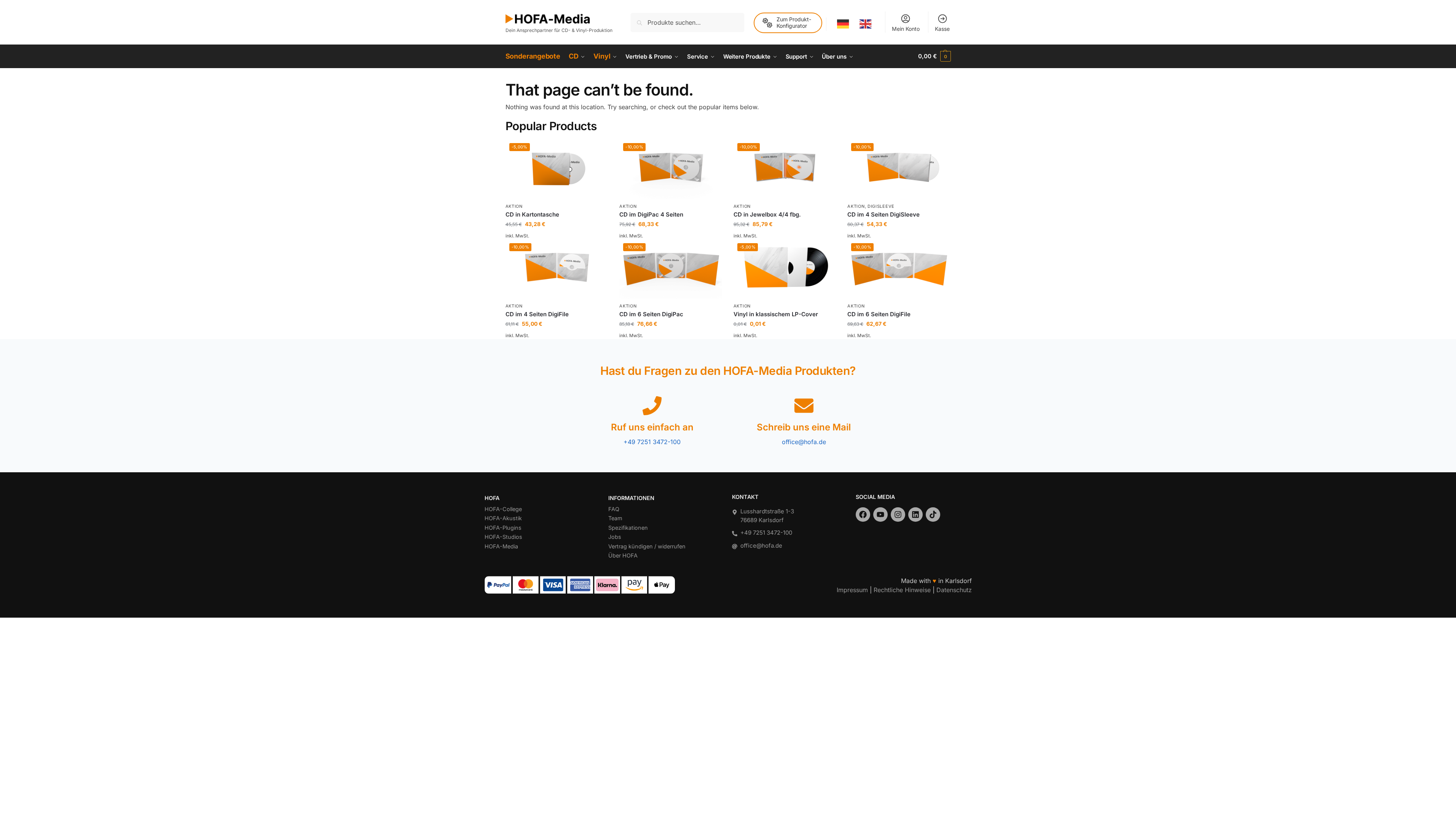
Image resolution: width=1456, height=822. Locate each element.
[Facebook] (863, 514)
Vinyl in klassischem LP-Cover (776, 314)
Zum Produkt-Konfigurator (794, 22)
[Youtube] (880, 514)
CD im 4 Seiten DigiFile (537, 314)
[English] (866, 24)
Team (615, 518)
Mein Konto (906, 28)
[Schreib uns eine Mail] (803, 405)
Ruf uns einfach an (652, 427)
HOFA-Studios (503, 537)
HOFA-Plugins (503, 527)
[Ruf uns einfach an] (652, 405)
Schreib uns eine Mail (804, 427)
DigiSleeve (881, 206)
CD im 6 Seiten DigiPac (651, 314)
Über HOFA (623, 555)
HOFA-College (503, 509)
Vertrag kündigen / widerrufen (647, 546)
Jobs (614, 537)
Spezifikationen (628, 527)
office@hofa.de (804, 442)
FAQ (613, 509)
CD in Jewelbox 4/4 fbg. (767, 214)
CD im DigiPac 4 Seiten (651, 214)
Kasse (942, 28)
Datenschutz (954, 590)
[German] (843, 24)
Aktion (514, 206)
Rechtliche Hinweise (902, 590)
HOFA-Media (501, 546)
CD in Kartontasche (532, 214)
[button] (934, 56)
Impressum (852, 590)
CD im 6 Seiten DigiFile (879, 314)
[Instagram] (898, 514)
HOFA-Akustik (503, 518)
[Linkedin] (915, 514)
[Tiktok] (933, 514)
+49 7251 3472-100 (652, 442)
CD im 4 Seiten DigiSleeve (883, 214)
